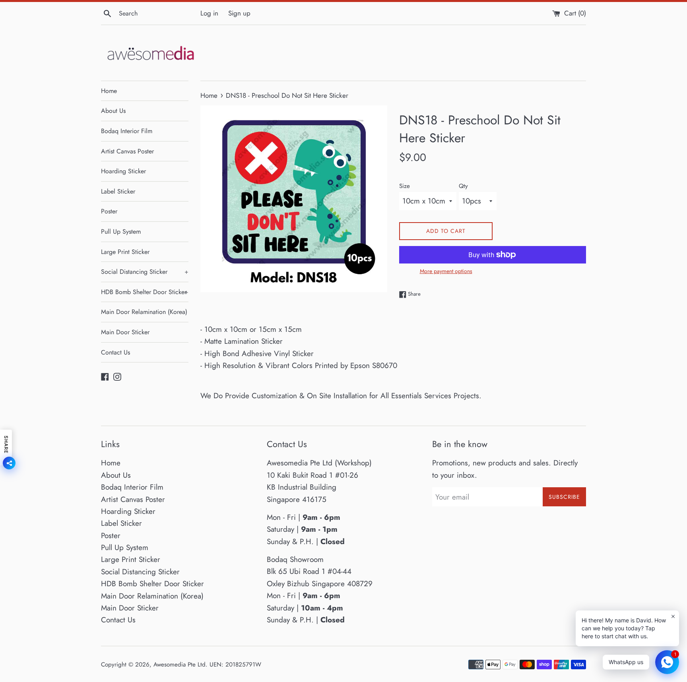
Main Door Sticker (125, 332)
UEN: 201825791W (235, 664)
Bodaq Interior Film (126, 131)
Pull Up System (121, 231)
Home (109, 90)
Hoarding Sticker (123, 171)
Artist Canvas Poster (127, 151)
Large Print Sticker (125, 251)
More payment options (446, 271)
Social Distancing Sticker (144, 271)
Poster (109, 211)
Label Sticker (118, 191)
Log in (209, 13)
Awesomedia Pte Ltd (179, 664)
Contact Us (115, 352)
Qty (463, 186)
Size (404, 186)
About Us (113, 110)
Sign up (239, 13)
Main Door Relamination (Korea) (144, 311)
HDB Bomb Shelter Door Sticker (144, 291)
